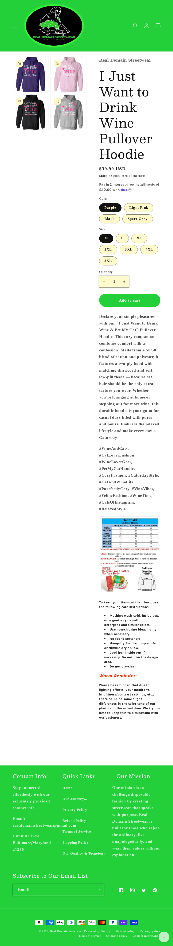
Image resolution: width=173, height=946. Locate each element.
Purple (110, 208)
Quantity (106, 272)
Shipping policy (116, 935)
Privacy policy (150, 931)
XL (139, 238)
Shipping (105, 175)
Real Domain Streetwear (66, 931)
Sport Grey (138, 219)
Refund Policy (74, 821)
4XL (149, 249)
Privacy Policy (74, 810)
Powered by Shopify (97, 931)
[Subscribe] (98, 890)
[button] (15, 25)
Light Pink (138, 208)
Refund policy (125, 931)
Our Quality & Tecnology (83, 853)
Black (109, 219)
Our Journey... (74, 799)
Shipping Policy (75, 842)
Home (67, 788)
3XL (128, 249)
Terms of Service (76, 832)
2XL (108, 249)
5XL (108, 261)
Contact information (146, 935)
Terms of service (89, 935)
